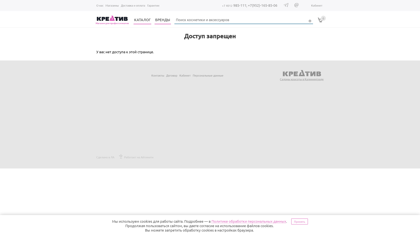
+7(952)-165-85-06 (262, 5)
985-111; (235, 5)
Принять (299, 221)
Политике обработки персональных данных (248, 221)
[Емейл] (296, 6)
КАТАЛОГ (142, 20)
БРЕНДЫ (162, 20)
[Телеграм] (286, 6)
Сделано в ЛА (105, 157)
